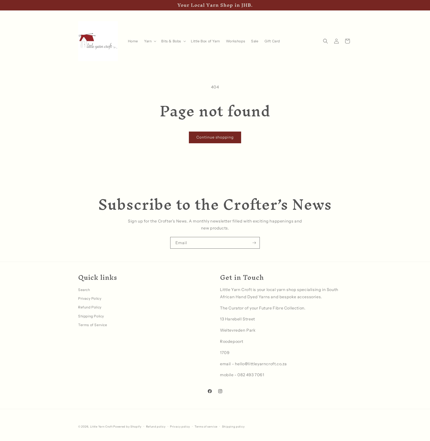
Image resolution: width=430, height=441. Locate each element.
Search (84, 289)
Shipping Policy (91, 316)
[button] (149, 41)
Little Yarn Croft (101, 426)
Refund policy (156, 426)
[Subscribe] (254, 243)
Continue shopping (215, 137)
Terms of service (206, 426)
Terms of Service (92, 324)
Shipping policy (233, 426)
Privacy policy (180, 426)
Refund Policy (90, 307)
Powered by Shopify (127, 426)
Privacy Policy (89, 298)
